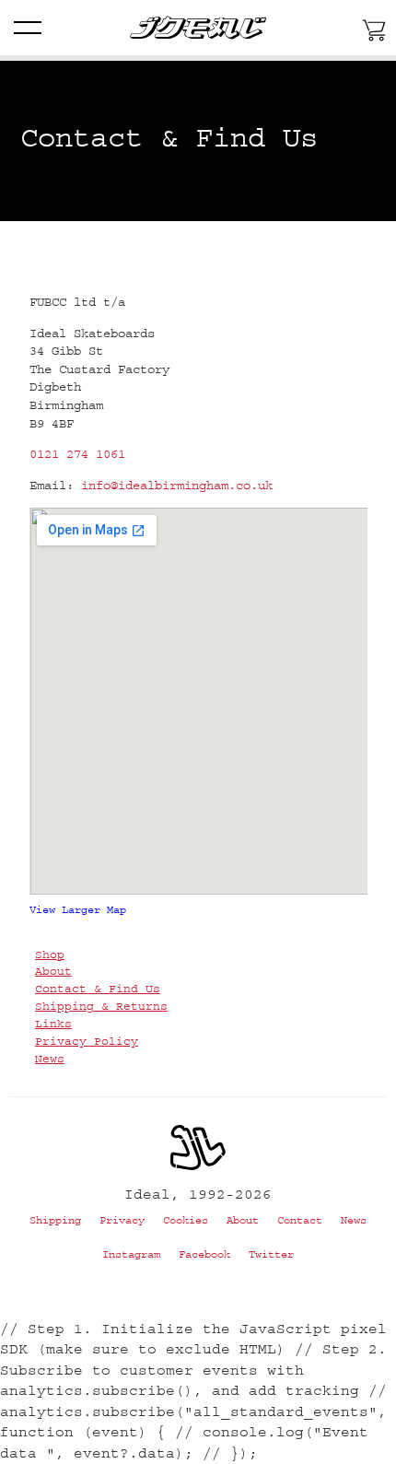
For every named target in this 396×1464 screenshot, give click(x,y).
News (49, 1058)
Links (53, 1023)
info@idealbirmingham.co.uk (177, 485)
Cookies (185, 1220)
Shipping (55, 1220)
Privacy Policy (86, 1041)
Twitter (271, 1254)
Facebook (204, 1254)
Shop (49, 954)
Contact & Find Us (97, 988)
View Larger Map (77, 910)
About (53, 971)
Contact (299, 1220)
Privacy (122, 1220)
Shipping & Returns (101, 1006)
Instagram (131, 1254)
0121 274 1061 (77, 454)
